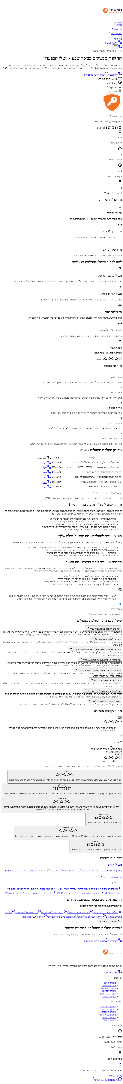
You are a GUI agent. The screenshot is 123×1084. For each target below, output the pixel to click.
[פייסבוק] (120, 1065)
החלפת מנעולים (109, 985)
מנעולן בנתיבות (109, 1009)
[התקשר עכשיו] (120, 47)
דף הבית (118, 22)
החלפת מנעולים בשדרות (26, 912)
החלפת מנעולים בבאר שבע (105, 912)
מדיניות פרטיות (114, 1075)
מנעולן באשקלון (109, 1012)
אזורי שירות (116, 33)
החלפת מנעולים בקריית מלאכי (61, 916)
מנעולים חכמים (109, 996)
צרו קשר (118, 39)
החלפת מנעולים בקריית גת (90, 916)
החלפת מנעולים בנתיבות (52, 912)
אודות (119, 25)
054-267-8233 (111, 43)
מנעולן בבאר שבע (108, 1006)
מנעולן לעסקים (109, 991)
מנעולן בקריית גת (108, 1014)
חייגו (45, 463)
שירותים (118, 29)
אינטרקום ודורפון (108, 993)
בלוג (120, 36)
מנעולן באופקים (109, 1020)
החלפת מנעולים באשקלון (78, 912)
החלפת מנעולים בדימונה (33, 916)
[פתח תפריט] (115, 46)
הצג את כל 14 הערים (108, 921)
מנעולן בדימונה (109, 1017)
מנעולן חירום (110, 983)
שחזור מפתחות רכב (107, 988)
